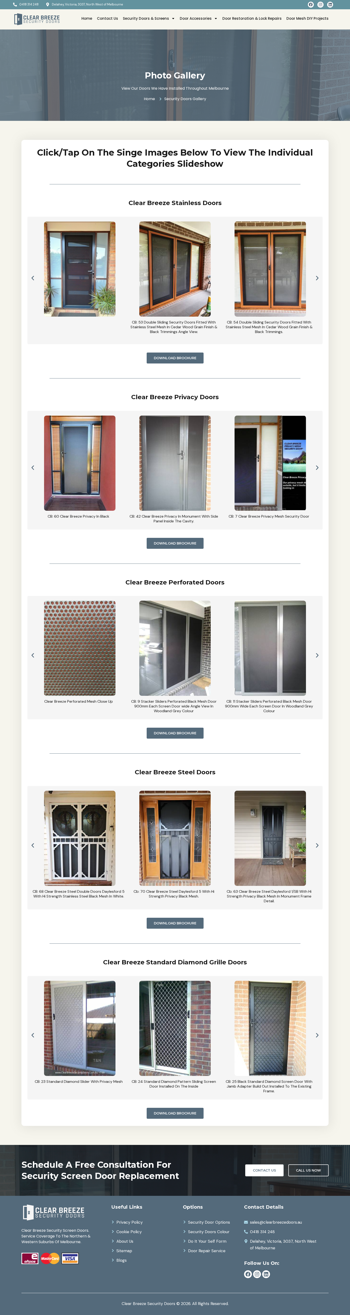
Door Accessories (196, 18)
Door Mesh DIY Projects (307, 18)
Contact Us (107, 18)
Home (86, 18)
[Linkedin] (330, 5)
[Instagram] (320, 5)
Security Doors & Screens (146, 18)
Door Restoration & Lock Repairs (252, 18)
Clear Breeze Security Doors (148, 1303)
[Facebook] (311, 5)
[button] (33, 278)
